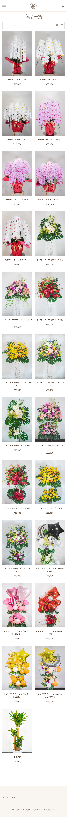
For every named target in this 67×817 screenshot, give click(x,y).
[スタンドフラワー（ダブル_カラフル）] (17, 542)
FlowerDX (19, 810)
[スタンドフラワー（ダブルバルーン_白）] (50, 542)
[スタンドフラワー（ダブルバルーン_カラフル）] (50, 668)
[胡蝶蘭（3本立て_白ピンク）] (17, 233)
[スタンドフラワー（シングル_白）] (50, 233)
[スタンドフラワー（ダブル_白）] (17, 419)
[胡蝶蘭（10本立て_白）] (17, 113)
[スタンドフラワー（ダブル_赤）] (17, 482)
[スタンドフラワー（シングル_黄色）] (17, 356)
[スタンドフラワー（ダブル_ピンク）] (50, 419)
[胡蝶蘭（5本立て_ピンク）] (17, 173)
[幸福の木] (17, 731)
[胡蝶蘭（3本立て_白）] (17, 53)
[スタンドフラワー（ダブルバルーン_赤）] (50, 605)
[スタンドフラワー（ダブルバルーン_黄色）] (17, 668)
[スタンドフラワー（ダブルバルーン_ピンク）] (17, 605)
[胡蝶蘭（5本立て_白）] (50, 53)
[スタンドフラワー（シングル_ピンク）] (17, 294)
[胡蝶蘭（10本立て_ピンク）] (50, 173)
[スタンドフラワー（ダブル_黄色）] (50, 482)
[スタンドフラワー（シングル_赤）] (50, 294)
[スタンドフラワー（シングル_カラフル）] (50, 356)
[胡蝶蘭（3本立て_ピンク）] (50, 113)
